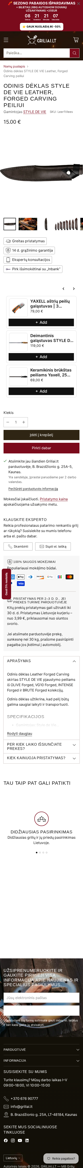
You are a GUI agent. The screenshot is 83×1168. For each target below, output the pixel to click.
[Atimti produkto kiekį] (8, 422)
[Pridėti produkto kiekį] (24, 422)
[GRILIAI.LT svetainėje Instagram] (12, 1141)
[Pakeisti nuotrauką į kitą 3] (46, 224)
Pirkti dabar (41, 448)
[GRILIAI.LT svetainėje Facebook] (5, 1141)
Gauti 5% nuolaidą (6, 584)
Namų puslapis (14, 66)
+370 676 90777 (24, 1098)
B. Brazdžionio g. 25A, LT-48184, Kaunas (44, 1114)
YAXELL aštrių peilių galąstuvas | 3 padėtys (50, 306)
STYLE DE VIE (34, 112)
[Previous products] (63, 289)
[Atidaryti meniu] (5, 39)
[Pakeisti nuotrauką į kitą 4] (66, 224)
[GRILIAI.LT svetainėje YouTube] (20, 1141)
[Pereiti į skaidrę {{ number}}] (36, 852)
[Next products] (74, 289)
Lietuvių (11, 1158)
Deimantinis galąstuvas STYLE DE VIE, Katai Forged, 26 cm (51, 342)
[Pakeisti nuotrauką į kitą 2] (28, 224)
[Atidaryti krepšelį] (75, 39)
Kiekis (9, 413)
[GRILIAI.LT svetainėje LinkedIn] (27, 1141)
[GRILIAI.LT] (41, 40)
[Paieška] (74, 53)
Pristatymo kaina (54, 499)
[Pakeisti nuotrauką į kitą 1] (10, 224)
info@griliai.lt (22, 1106)
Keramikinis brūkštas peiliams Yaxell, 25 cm (50, 374)
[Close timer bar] (78, 3)
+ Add (41, 322)
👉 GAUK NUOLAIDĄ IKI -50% (42, 26)
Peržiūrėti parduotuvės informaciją (33, 489)
